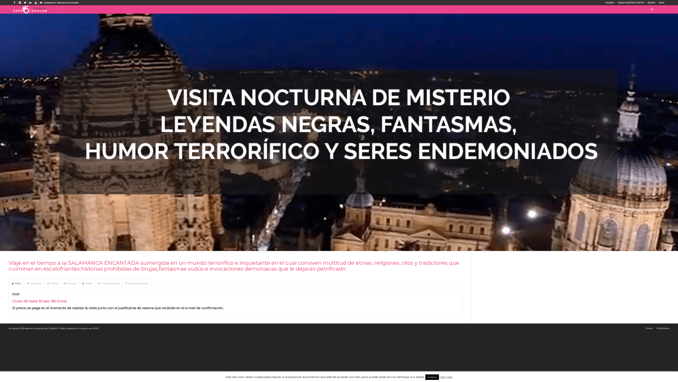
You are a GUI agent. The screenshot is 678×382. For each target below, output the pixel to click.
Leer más (446, 377)
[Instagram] (19, 2)
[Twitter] (25, 2)
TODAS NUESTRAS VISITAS (631, 2)
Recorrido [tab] (71, 283)
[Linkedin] (30, 2)
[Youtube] (35, 2)
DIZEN (96, 328)
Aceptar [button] (432, 377)
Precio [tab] (18, 283)
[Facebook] (14, 2)
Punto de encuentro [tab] (110, 283)
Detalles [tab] (88, 283)
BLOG (661, 2)
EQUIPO (651, 2)
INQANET (53, 328)
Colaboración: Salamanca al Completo (61, 2)
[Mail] (41, 2)
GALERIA (609, 2)
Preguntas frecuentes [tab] (138, 283)
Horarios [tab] (54, 283)
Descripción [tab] (35, 283)
